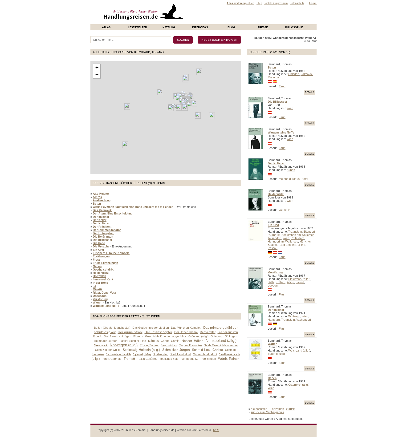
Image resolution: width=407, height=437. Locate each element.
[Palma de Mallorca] (179, 107)
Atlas (106, 27)
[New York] (127, 106)
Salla (271, 282)
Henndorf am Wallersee (283, 241)
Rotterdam (297, 238)
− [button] (96, 75)
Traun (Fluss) (276, 354)
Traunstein (295, 231)
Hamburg (274, 319)
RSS (216, 430)
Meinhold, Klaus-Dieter (293, 179)
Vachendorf (303, 319)
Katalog (169, 27)
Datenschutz (297, 3)
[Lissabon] (171, 108)
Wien (290, 108)
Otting (301, 245)
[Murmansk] (199, 72)
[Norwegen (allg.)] (185, 79)
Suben (291, 170)
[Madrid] (174, 107)
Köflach (280, 282)
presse (263, 27)
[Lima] (125, 145)
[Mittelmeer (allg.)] (185, 107)
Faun (282, 86)
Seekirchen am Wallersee (297, 235)
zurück (290, 409)
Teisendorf (274, 238)
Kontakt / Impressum (276, 3)
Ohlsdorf (293, 74)
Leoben (273, 285)
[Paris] (178, 99)
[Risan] (189, 105)
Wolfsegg (294, 316)
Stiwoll (300, 282)
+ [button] (96, 67)
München (306, 241)
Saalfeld (273, 245)
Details (309, 92)
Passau (272, 248)
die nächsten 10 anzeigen (267, 409)
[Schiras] (212, 116)
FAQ (259, 3)
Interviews (200, 27)
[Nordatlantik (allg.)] (160, 92)
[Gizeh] (198, 115)
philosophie (294, 27)
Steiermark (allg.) (299, 279)
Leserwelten (137, 27)
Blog (231, 27)
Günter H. (285, 209)
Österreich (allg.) (298, 384)
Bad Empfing (288, 245)
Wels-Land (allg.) (299, 350)
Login (313, 3)
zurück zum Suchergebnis (267, 412)
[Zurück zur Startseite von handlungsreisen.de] (177, 22)
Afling (290, 282)
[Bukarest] (194, 103)
